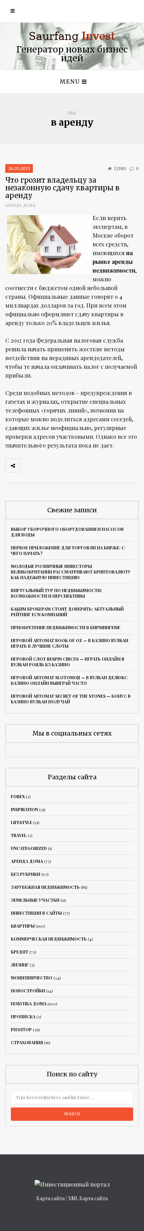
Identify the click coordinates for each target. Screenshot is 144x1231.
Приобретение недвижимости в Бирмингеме (65, 627)
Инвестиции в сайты (36, 913)
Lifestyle (21, 822)
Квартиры (23, 926)
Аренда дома (20, 205)
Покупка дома (28, 1003)
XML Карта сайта (88, 1198)
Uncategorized (29, 848)
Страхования (27, 1042)
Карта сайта (50, 1198)
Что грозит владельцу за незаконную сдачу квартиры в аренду (62, 188)
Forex (18, 796)
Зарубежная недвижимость (45, 887)
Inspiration (24, 809)
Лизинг (20, 965)
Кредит (19, 952)
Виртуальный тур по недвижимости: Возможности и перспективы (56, 593)
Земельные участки (35, 900)
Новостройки (28, 990)
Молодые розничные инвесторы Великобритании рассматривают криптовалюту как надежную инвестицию (71, 571)
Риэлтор (21, 1029)
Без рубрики (25, 874)
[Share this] (28, 465)
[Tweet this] (43, 465)
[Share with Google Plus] (58, 465)
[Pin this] (74, 465)
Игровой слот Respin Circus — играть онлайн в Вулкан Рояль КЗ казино (67, 661)
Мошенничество (31, 977)
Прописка (23, 1016)
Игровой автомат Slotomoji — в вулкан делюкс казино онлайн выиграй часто (69, 680)
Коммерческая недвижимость (49, 939)
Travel (19, 835)
